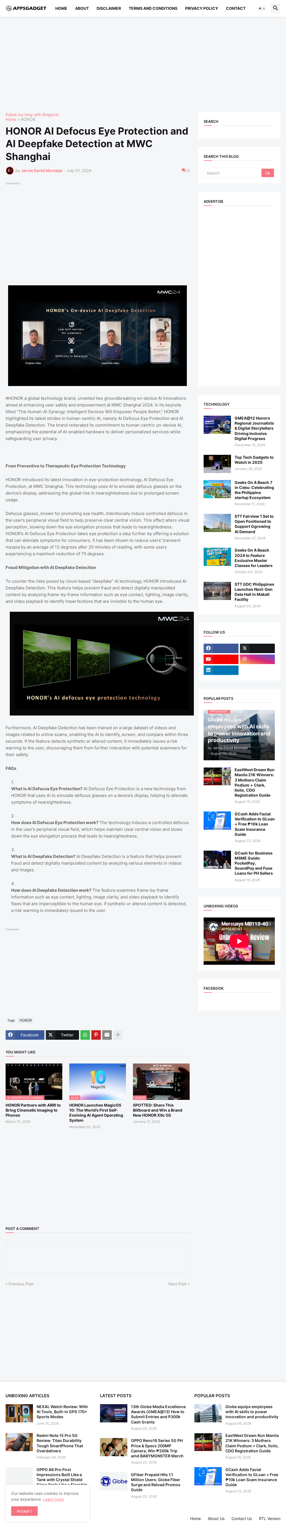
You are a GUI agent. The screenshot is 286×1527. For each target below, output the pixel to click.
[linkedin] (221, 670)
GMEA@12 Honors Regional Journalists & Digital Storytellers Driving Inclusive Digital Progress (254, 428)
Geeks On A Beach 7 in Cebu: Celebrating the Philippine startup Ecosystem (254, 490)
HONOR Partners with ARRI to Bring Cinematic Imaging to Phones (33, 1110)
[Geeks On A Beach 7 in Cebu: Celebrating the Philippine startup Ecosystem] (217, 489)
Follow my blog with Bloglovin (32, 114)
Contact (236, 8)
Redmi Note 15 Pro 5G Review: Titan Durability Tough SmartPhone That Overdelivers (60, 1443)
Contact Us (242, 1518)
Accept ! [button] (24, 1511)
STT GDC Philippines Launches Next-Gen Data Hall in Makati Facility (254, 592)
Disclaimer (109, 8)
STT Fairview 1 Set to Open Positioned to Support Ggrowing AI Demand (254, 524)
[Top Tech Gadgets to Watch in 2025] (217, 464)
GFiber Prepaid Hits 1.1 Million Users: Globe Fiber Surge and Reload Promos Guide (155, 1482)
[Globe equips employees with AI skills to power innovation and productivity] (208, 1413)
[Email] (107, 1035)
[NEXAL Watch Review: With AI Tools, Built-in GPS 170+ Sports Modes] (19, 1413)
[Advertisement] (143, 64)
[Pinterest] (96, 1035)
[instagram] (257, 659)
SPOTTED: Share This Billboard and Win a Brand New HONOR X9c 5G (157, 1110)
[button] (262, 8)
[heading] (98, 688)
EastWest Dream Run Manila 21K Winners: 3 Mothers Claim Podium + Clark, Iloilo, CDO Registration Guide (255, 782)
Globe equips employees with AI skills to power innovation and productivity (251, 1411)
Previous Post (21, 1283)
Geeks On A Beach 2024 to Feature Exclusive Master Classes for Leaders (254, 558)
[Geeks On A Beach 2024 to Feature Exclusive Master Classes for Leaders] (217, 557)
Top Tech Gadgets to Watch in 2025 (254, 460)
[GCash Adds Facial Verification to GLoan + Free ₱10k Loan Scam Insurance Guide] (217, 820)
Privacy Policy (201, 8)
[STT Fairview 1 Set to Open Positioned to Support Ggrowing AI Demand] (217, 523)
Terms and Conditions (153, 8)
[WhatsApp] (85, 1035)
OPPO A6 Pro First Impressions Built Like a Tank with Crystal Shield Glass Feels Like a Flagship (62, 1477)
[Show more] (118, 1035)
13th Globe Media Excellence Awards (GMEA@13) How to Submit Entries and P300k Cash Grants (158, 1414)
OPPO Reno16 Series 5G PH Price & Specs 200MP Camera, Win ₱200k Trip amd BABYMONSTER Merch (157, 1448)
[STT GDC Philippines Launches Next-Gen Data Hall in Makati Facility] (217, 591)
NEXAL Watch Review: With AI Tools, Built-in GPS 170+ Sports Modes (62, 1411)
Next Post (177, 1283)
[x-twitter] (257, 648)
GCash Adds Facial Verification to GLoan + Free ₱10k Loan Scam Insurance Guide (255, 824)
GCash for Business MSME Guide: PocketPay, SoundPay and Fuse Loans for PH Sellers (254, 863)
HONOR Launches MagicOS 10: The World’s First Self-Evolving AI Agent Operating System (96, 1113)
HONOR (28, 119)
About (82, 8)
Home (61, 8)
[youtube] (221, 659)
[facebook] (221, 648)
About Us (216, 1518)
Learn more (53, 1499)
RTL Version (269, 1518)
